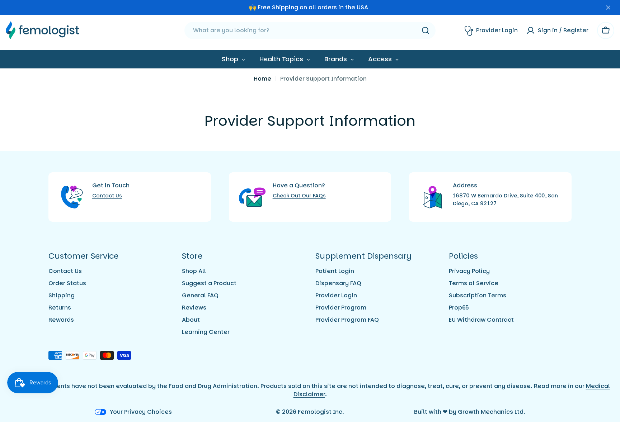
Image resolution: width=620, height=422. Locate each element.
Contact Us (107, 195)
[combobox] (310, 30)
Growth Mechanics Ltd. (491, 412)
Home (262, 79)
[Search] (425, 30)
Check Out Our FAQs (299, 195)
